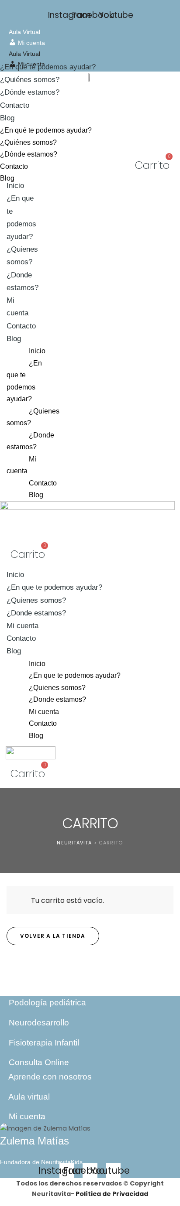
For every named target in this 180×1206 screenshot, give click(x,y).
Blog (7, 118)
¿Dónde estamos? (29, 92)
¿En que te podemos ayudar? (24, 381)
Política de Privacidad (112, 1193)
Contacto (14, 105)
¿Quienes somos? (22, 255)
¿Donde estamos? (30, 441)
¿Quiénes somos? (29, 79)
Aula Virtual (24, 31)
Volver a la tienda (53, 936)
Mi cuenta (17, 306)
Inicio (15, 185)
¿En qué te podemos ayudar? (48, 67)
